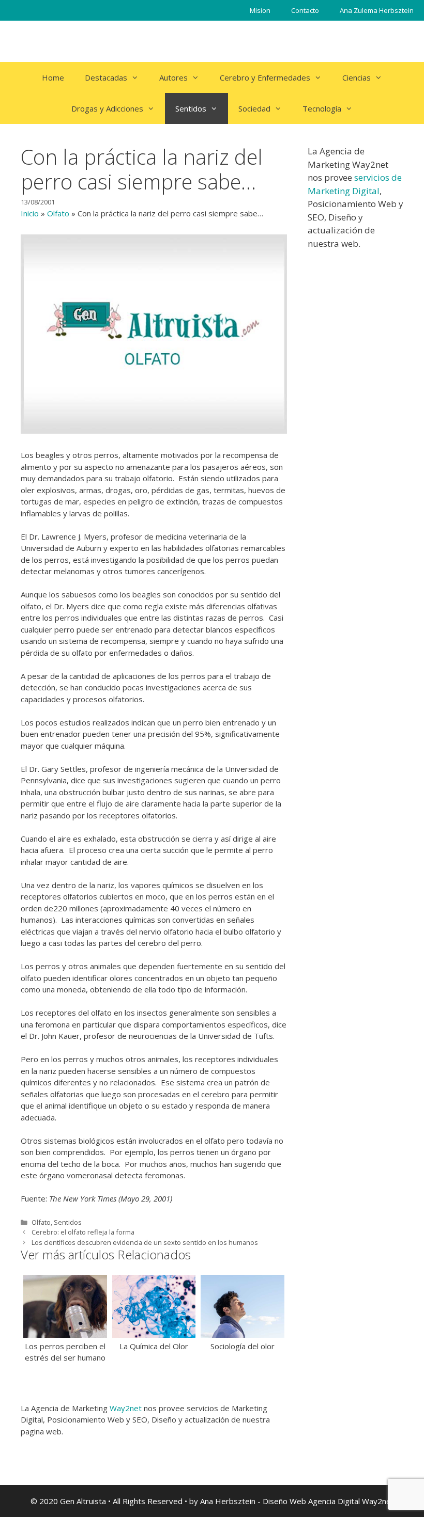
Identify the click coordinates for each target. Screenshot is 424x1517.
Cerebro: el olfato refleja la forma (83, 1232)
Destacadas (106, 77)
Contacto (305, 10)
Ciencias (356, 77)
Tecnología (321, 108)
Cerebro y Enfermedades (265, 77)
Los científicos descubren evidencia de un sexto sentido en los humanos (145, 1242)
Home (53, 77)
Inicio (30, 213)
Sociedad (254, 108)
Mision (260, 10)
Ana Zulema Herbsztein (377, 10)
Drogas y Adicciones (107, 108)
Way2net (126, 1408)
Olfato (58, 213)
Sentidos (190, 108)
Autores (173, 77)
